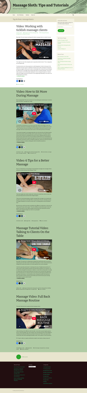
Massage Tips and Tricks (28, 32)
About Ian (33, 15)
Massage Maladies (46, 374)
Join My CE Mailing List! (62, 48)
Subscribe (61, 30)
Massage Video (35, 32)
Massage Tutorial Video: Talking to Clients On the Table (32, 232)
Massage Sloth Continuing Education (64, 45)
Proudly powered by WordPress (18, 390)
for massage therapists (44, 32)
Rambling (49, 288)
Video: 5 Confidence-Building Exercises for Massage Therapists (19, 379)
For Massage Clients (46, 368)
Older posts (23, 357)
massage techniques (26, 34)
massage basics (19, 34)
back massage (36, 347)
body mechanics (45, 151)
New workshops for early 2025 (63, 56)
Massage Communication (27, 288)
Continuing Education (47, 366)
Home (14, 15)
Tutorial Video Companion (47, 383)
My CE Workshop (20, 15)
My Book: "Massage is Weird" (63, 40)
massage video (34, 289)
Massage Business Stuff (47, 370)
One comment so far (32, 153)
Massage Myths (46, 376)
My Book (27, 15)
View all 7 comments (24, 349)
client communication (21, 289)
